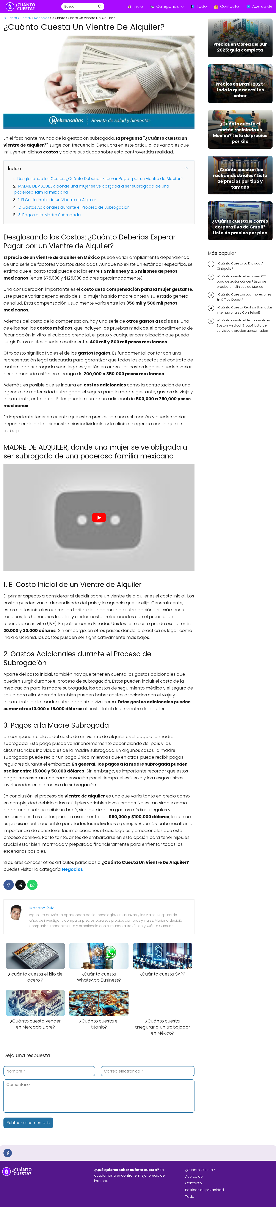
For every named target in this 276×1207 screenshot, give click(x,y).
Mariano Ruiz (41, 908)
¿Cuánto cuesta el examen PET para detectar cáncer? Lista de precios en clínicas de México (241, 281)
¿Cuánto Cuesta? (200, 1169)
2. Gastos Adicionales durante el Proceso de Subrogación (74, 207)
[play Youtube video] (98, 517)
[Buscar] (99, 6)
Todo (189, 1196)
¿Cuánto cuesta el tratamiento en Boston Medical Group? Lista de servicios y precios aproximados (244, 325)
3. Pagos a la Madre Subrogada (49, 214)
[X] (20, 885)
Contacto (193, 1183)
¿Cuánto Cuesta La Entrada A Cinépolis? (240, 266)
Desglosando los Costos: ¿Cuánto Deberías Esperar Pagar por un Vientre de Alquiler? (100, 178)
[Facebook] (8, 885)
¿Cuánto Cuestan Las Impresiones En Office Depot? (244, 297)
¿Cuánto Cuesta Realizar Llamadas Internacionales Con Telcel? (245, 310)
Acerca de (194, 1176)
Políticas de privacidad (204, 1189)
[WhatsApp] (32, 885)
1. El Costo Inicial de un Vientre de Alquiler (57, 199)
